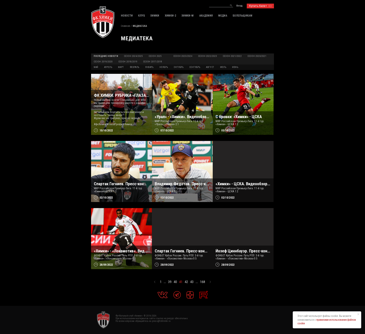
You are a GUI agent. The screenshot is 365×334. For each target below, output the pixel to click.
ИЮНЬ (235, 67)
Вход (239, 6)
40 (175, 282)
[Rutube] (203, 295)
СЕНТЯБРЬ (194, 67)
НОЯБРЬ (163, 67)
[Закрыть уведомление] (358, 314)
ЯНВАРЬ (149, 67)
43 (192, 282)
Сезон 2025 (155, 56)
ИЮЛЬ (223, 67)
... (165, 282)
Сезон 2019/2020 (103, 61)
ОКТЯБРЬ (178, 67)
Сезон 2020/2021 (257, 56)
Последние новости (106, 56)
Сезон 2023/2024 (182, 56)
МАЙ (96, 67)
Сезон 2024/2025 (133, 56)
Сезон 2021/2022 (232, 56)
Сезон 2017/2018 (152, 61)
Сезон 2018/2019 (127, 61)
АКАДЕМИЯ (206, 15)
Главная (125, 25)
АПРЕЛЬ (108, 67)
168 (202, 282)
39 (169, 282)
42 (186, 282)
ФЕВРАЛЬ (134, 67)
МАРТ (121, 67)
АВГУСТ (210, 67)
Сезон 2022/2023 (207, 56)
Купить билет (258, 5)
